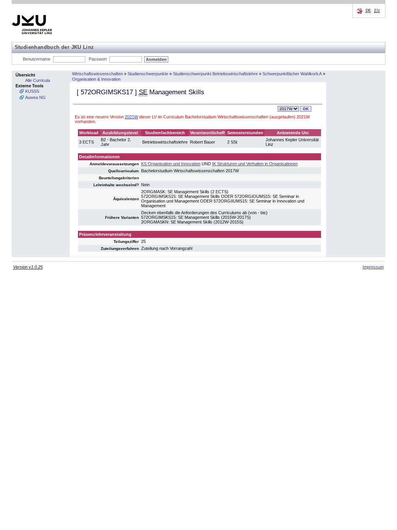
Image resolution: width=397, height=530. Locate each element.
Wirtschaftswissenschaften (97, 73)
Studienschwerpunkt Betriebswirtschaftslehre (215, 73)
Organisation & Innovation (96, 79)
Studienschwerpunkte (148, 73)
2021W (131, 116)
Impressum (373, 267)
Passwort (98, 59)
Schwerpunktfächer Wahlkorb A (292, 73)
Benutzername (36, 59)
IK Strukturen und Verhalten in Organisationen (255, 163)
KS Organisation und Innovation (170, 163)
